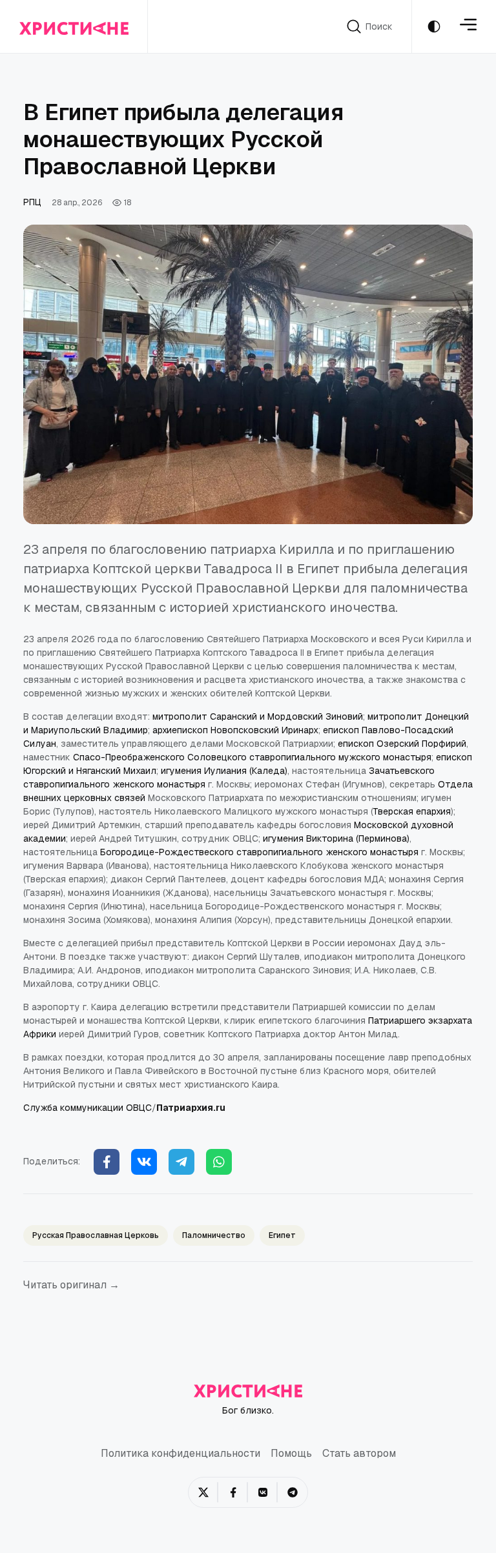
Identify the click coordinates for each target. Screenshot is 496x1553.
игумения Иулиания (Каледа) (224, 770)
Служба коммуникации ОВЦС (87, 1107)
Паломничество (213, 1235)
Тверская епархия (412, 811)
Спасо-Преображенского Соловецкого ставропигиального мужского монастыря (252, 757)
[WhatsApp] (219, 1162)
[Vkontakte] (144, 1162)
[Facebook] (106, 1162)
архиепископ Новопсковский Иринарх (235, 730)
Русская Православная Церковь (95, 1235)
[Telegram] (181, 1162)
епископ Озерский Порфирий (402, 743)
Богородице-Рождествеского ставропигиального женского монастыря (259, 852)
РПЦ (32, 202)
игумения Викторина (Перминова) (336, 838)
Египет (282, 1235)
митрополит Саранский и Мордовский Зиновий (257, 716)
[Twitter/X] (203, 1492)
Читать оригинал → (71, 1285)
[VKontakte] (263, 1492)
